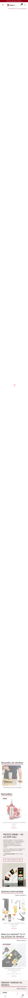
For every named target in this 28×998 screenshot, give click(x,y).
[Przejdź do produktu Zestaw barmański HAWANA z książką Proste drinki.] (14, 910)
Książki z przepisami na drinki (14, 859)
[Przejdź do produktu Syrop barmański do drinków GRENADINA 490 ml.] (14, 809)
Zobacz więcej (21, 940)
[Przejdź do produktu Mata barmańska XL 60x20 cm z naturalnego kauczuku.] (14, 955)
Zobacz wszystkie (20, 895)
